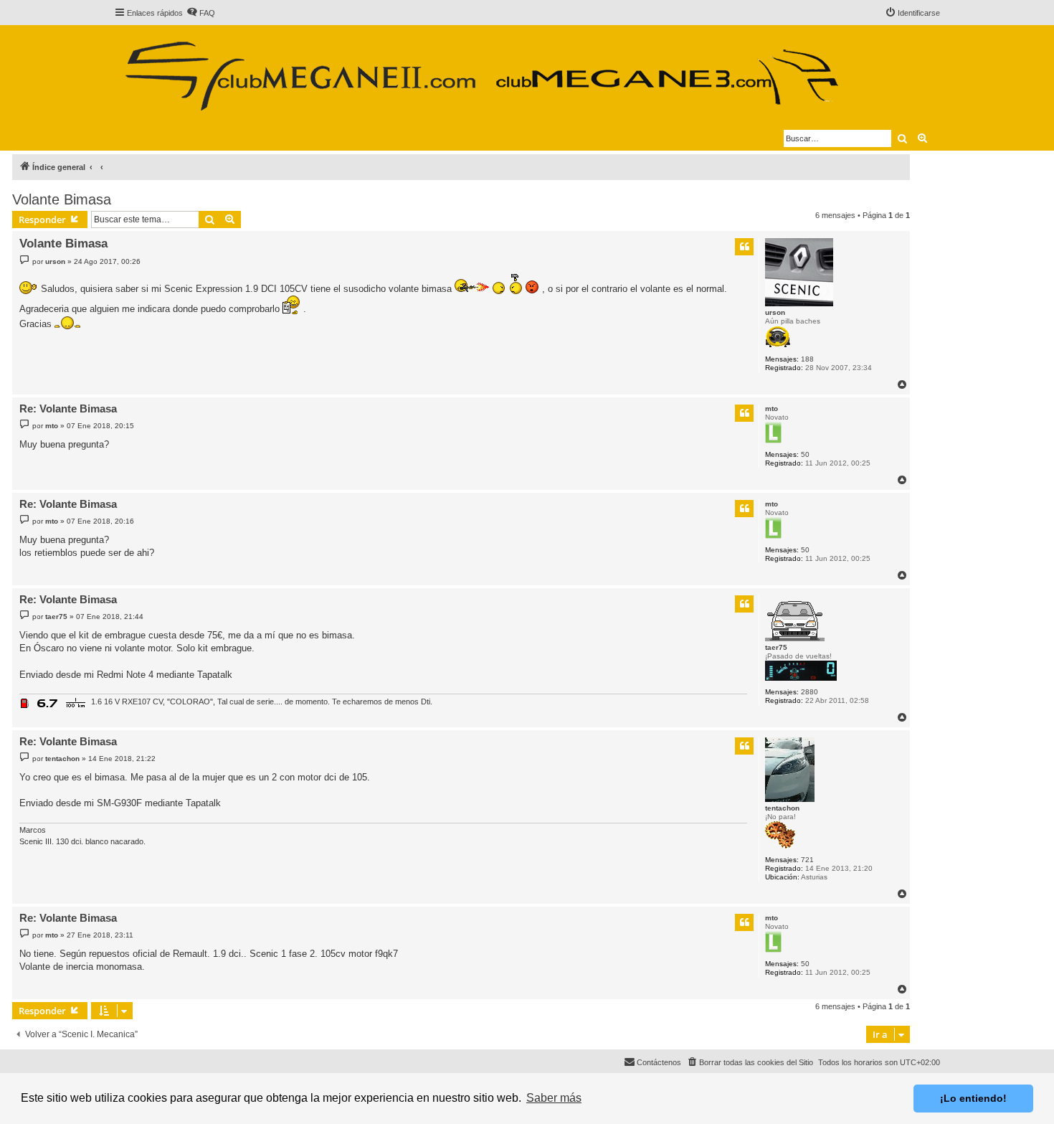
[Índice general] (481, 70)
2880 (809, 692)
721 (807, 860)
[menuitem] (200, 13)
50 (805, 454)
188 (807, 359)
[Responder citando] (744, 246)
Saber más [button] (553, 1098)
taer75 (776, 647)
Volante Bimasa (61, 199)
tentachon (782, 808)
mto (771, 408)
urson (775, 312)
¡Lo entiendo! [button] (973, 1098)
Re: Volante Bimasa (68, 408)
